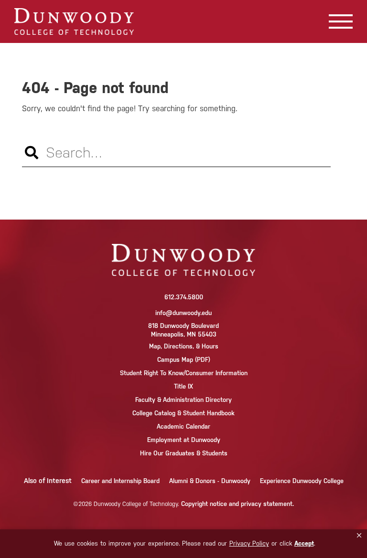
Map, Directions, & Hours (183, 346)
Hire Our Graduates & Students (183, 453)
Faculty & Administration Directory (183, 399)
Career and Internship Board (120, 480)
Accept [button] (304, 543)
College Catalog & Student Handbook (183, 413)
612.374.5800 (183, 297)
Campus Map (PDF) (183, 359)
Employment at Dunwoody (183, 439)
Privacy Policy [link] (249, 543)
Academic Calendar (183, 426)
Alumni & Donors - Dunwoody (209, 480)
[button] (359, 535)
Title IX (183, 386)
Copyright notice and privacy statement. (237, 503)
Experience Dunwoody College (302, 480)
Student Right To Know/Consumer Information (184, 373)
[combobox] (183, 15)
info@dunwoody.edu (183, 312)
